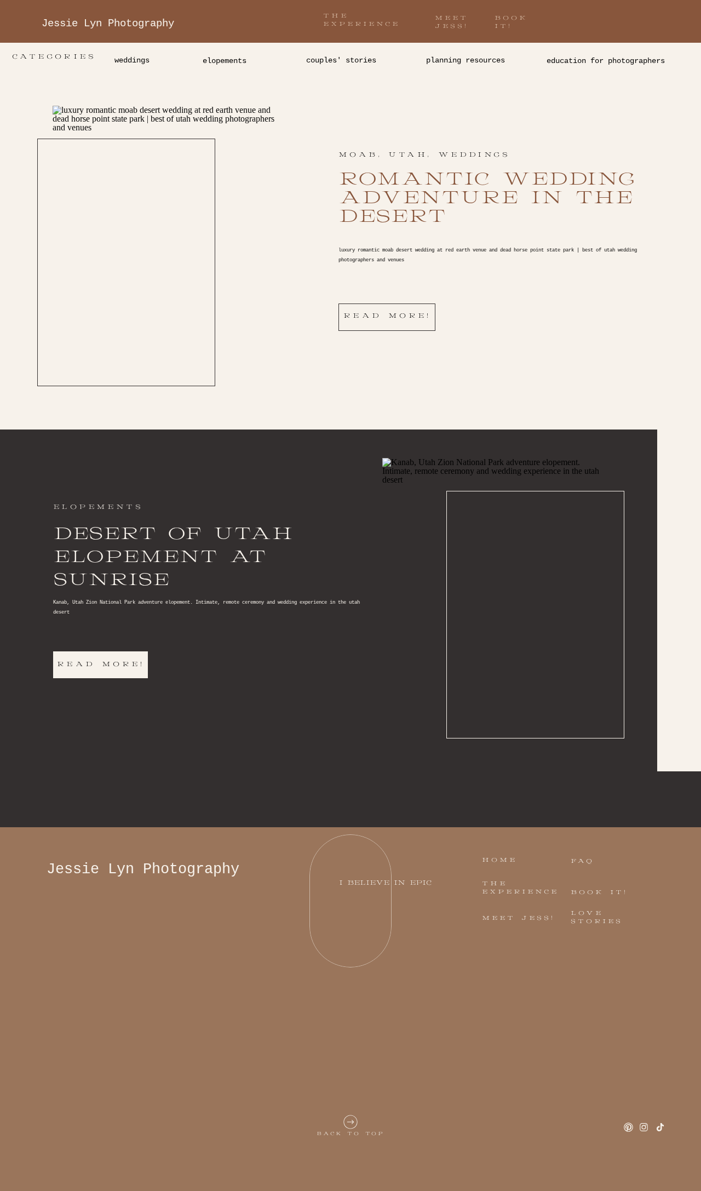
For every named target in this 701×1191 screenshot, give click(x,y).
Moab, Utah (382, 155)
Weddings (474, 155)
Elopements (98, 507)
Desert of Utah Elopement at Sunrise (172, 557)
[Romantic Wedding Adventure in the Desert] (167, 238)
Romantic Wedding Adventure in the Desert (486, 198)
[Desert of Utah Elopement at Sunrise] (496, 590)
